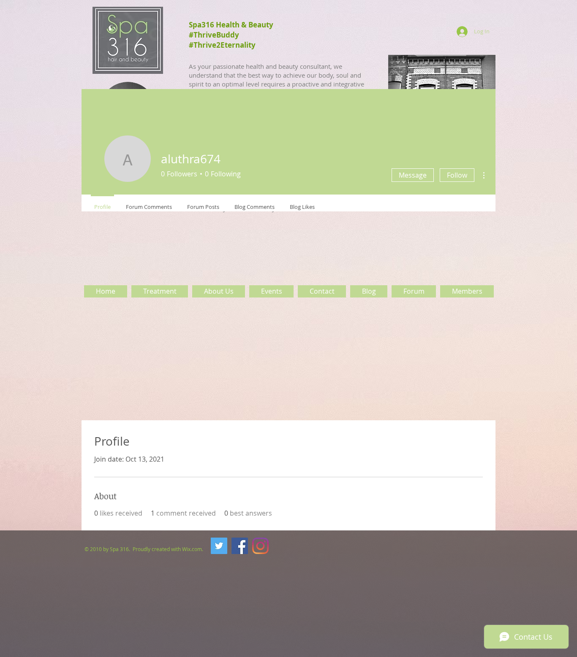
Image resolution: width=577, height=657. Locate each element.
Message (413, 175)
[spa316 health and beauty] (239, 546)
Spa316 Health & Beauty (231, 25)
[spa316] (219, 546)
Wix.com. (193, 549)
